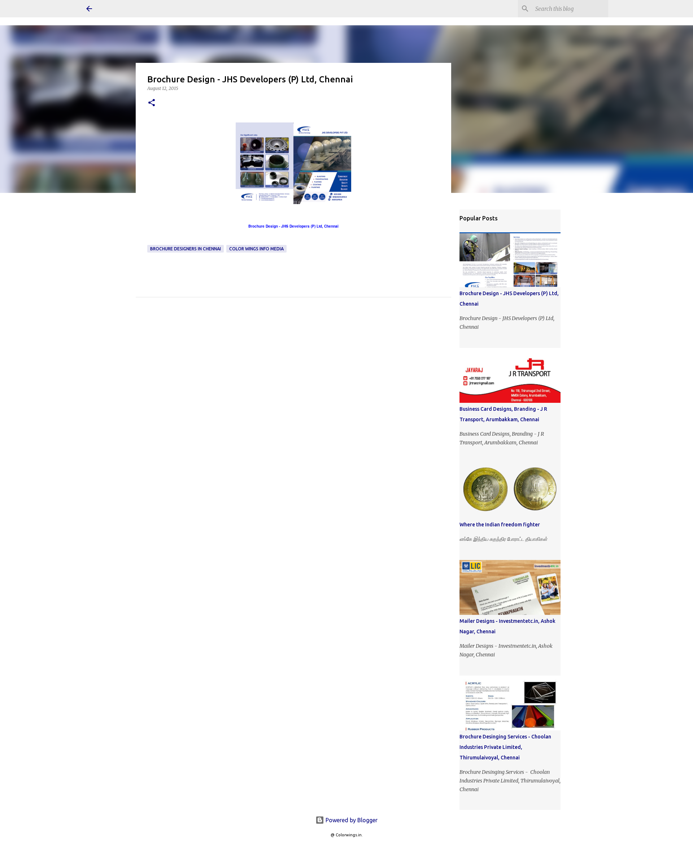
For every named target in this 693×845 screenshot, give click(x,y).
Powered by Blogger (351, 820)
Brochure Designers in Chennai (185, 248)
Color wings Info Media (256, 248)
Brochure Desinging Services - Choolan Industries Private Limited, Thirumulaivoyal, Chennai (505, 747)
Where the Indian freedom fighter (499, 524)
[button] (151, 103)
